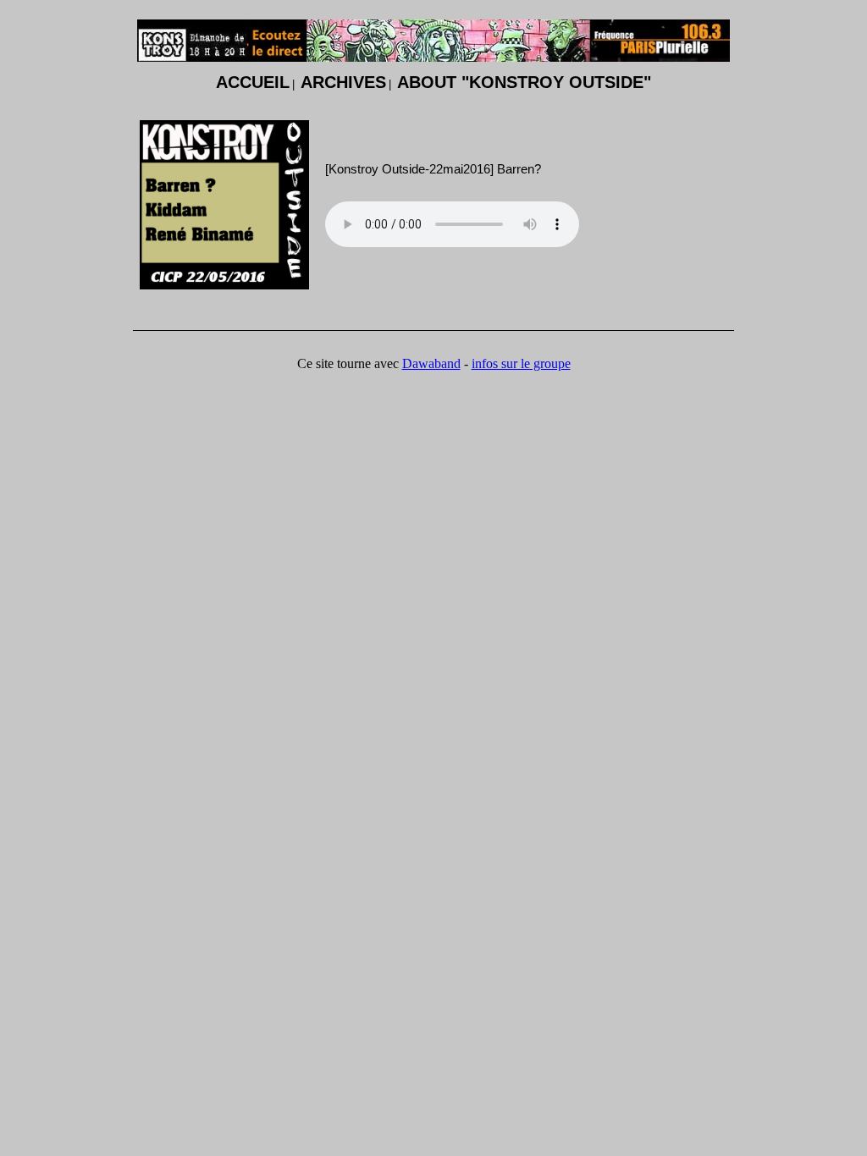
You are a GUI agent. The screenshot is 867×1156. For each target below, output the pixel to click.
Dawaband (431, 363)
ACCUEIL (253, 82)
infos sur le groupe (521, 363)
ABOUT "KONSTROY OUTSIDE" (524, 82)
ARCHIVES (343, 82)
